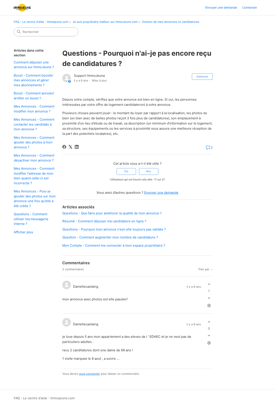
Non (148, 171)
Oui (126, 171)
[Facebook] (64, 147)
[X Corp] (70, 147)
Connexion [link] (249, 7)
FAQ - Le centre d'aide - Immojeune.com (41, 21)
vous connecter (89, 373)
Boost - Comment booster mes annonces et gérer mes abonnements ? (33, 80)
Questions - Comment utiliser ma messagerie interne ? (31, 219)
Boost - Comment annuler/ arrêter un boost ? (34, 95)
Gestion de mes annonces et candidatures (170, 21)
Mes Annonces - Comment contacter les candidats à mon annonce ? (34, 124)
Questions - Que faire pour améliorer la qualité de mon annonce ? (112, 213)
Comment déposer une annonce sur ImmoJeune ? (34, 64)
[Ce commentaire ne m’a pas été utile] (209, 298)
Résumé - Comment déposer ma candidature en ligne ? (104, 221)
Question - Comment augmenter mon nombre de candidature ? (110, 237)
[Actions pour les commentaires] (209, 305)
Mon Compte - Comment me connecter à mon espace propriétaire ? (113, 245)
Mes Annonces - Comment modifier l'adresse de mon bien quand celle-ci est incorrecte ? (34, 175)
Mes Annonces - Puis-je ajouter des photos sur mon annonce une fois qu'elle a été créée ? (35, 198)
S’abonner (202, 76)
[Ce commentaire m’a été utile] (209, 284)
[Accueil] (22, 8)
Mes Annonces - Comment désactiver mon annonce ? (34, 157)
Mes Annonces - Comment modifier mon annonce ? (34, 108)
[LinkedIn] (77, 147)
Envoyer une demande (221, 7)
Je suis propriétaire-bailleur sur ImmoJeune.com (105, 21)
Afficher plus (23, 232)
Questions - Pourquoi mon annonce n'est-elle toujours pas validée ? (114, 229)
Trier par (204, 269)
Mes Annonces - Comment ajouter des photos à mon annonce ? (34, 142)
